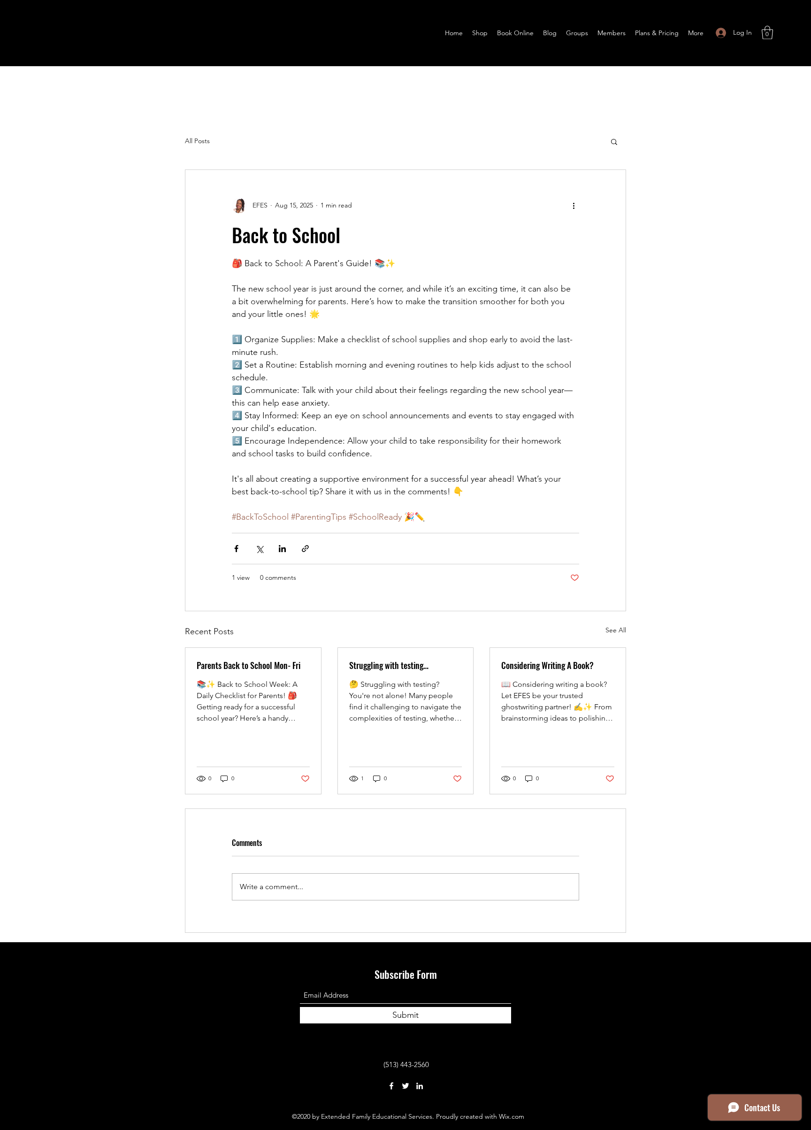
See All (615, 630)
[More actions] (573, 205)
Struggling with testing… (388, 665)
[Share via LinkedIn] (282, 548)
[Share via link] (305, 548)
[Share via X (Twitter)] (259, 548)
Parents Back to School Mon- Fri (248, 665)
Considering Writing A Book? (547, 665)
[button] (767, 32)
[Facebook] (391, 1086)
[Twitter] (405, 1086)
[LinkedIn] (419, 1086)
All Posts (197, 141)
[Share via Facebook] (236, 548)
